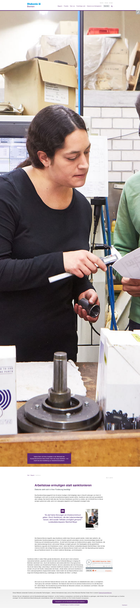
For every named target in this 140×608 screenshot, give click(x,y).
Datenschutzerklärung (105, 593)
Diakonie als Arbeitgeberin (94, 6)
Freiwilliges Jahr (80, 6)
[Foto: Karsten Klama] (92, 518)
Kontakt (111, 2)
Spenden (106, 6)
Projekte (66, 6)
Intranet (106, 2)
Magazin (60, 6)
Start (28, 475)
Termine (102, 2)
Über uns (72, 6)
